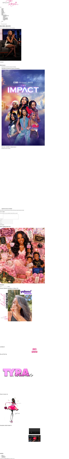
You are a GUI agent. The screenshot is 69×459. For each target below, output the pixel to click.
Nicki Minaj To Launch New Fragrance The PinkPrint (10, 68)
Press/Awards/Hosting (6, 15)
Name (1, 220)
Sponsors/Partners (5, 18)
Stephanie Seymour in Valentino (7, 208)
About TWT (4, 16)
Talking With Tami (7, 458)
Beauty (2, 9)
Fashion (3, 8)
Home (2, 21)
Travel (2, 14)
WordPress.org (3, 457)
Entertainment (3, 12)
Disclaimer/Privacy (5, 19)
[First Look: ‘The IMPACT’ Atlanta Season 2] (23, 145)
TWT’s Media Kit (5, 17)
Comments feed (4, 456)
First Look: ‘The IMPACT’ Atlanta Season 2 (9, 146)
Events (2, 13)
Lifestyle (3, 10)
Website (1, 223)
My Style (3, 11)
